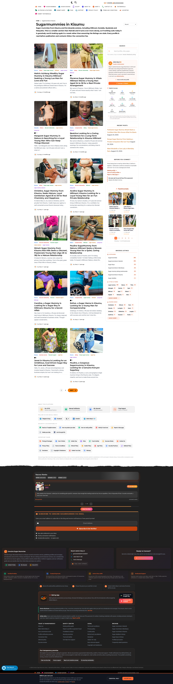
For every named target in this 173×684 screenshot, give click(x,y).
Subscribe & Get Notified (87, 531)
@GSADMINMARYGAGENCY (80, 556)
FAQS (71, 10)
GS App (77, 6)
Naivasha (36, 127)
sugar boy (60, 355)
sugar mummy (64, 70)
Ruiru (130, 305)
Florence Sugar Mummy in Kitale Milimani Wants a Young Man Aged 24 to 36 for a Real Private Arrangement (86, 82)
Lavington (121, 308)
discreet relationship (83, 70)
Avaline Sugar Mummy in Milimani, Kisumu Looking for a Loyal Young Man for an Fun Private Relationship (85, 194)
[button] (72, 2)
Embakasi (111, 311)
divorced (52, 297)
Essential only (114, 678)
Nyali (120, 291)
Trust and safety (67, 639)
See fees (90, 612)
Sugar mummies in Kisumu (119, 634)
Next (71, 390)
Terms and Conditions (110, 10)
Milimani (57, 70)
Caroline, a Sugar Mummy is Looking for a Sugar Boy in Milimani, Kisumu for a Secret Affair (48, 306)
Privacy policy (91, 631)
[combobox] (122, 51)
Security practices (68, 636)
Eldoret (127, 291)
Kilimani (122, 305)
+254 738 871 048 (77, 559)
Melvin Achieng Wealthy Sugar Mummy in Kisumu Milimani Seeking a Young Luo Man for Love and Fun (49, 77)
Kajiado (111, 294)
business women (43, 355)
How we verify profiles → (114, 172)
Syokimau (111, 314)
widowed (94, 297)
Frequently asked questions (119, 644)
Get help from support (69, 642)
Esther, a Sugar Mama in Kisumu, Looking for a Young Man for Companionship (86, 305)
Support (81, 10)
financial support (54, 242)
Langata (132, 311)
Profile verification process (45, 636)
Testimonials (121, 6)
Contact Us (108, 6)
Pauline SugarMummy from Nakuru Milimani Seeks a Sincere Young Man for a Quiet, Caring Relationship (85, 249)
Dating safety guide (68, 628)
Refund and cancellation (94, 636)
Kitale (71, 70)
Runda (129, 314)
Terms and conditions (93, 628)
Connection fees (42, 639)
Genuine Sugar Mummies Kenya (40, 669)
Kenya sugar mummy (48, 70)
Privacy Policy (93, 10)
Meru (128, 294)
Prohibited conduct (68, 634)
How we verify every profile (123, 79)
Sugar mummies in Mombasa (120, 631)
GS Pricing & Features (45, 10)
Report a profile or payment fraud (72, 631)
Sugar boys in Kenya (118, 639)
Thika (132, 285)
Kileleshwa (122, 311)
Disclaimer (90, 639)
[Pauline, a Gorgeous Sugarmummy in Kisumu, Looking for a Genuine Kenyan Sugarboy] (86, 340)
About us (87, 6)
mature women (37, 245)
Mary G (97, 6)
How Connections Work (144, 560)
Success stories (42, 644)
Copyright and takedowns (94, 647)
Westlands (112, 305)
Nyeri (129, 288)
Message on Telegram (123, 83)
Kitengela (111, 288)
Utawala (111, 308)
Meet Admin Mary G (43, 631)
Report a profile (76, 620)
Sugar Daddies (65, 6)
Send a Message (77, 562)
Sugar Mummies (51, 6)
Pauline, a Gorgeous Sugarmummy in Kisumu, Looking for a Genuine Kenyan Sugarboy (85, 366)
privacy (67, 681)
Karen (130, 308)
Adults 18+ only (91, 642)
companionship (78, 127)
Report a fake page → (113, 174)
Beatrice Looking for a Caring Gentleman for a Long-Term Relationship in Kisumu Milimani (85, 135)
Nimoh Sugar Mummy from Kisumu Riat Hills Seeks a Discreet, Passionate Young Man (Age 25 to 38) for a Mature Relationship (50, 251)
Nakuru (41, 127)
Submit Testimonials (44, 14)
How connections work (44, 634)
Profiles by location (117, 642)
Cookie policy (91, 634)
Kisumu (36, 70)
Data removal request (93, 644)
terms (73, 681)
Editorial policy (42, 642)
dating (40, 70)
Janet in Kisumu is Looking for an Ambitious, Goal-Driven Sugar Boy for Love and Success (50, 362)
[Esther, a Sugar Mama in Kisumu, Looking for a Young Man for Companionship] (86, 283)
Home (39, 6)
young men (36, 130)
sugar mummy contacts (39, 187)
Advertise (125, 10)
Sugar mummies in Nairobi (119, 628)
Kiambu (121, 288)
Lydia (46, 485)
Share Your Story (86, 511)
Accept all (127, 678)
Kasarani (121, 314)
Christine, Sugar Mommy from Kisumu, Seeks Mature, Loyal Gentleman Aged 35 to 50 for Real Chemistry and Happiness (50, 194)
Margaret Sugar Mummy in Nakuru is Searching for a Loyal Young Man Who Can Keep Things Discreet (49, 139)
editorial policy (120, 76)
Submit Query (61, 10)
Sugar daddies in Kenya (118, 636)
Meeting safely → (112, 170)
